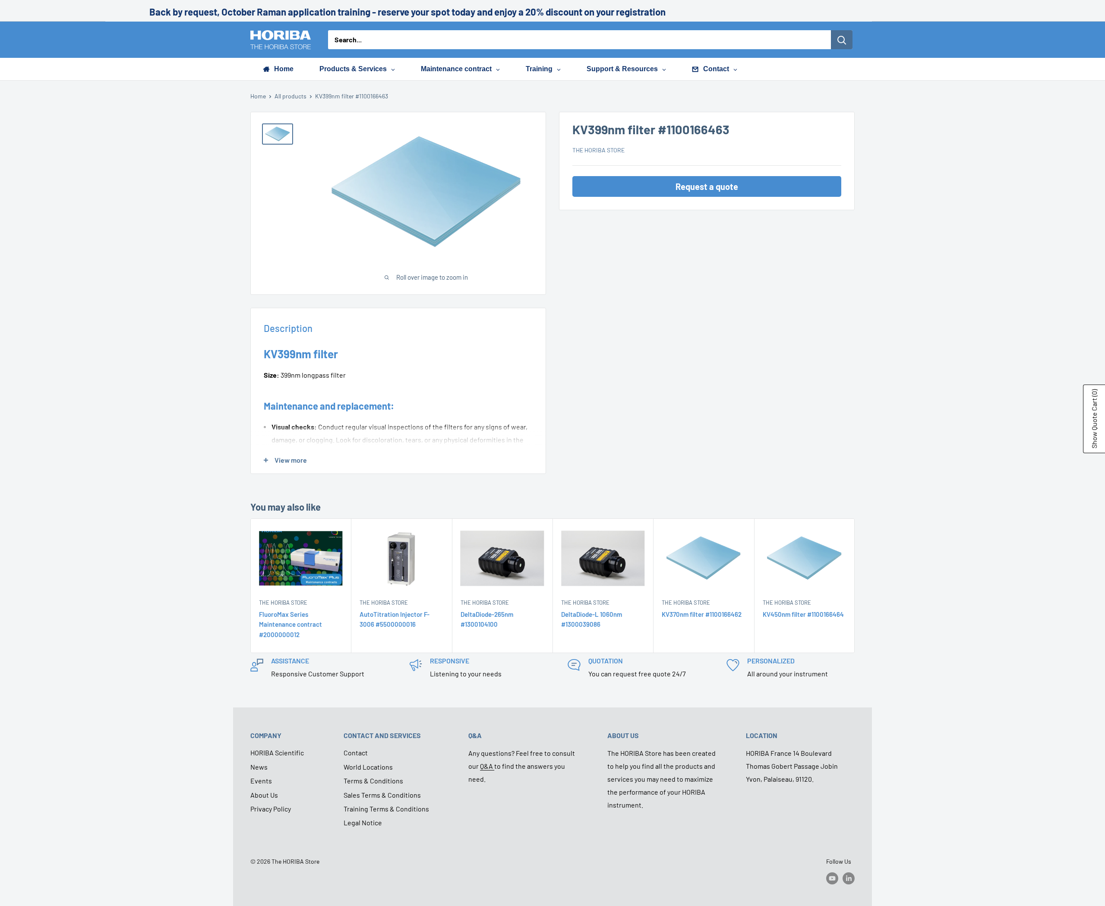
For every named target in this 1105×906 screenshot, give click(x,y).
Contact (356, 752)
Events (261, 781)
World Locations (368, 767)
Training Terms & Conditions (386, 809)
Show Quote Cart (1094, 418)
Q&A (487, 766)
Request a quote (707, 186)
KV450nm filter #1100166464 (803, 614)
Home (258, 96)
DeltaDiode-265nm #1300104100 (487, 619)
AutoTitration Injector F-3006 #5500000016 (394, 619)
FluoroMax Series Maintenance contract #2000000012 (290, 624)
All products (290, 96)
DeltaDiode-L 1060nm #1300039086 (591, 619)
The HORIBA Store (598, 150)
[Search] (841, 39)
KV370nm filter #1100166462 (702, 614)
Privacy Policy (270, 809)
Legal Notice (363, 822)
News (259, 767)
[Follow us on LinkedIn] (849, 878)
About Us (264, 795)
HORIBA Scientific (277, 752)
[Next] (854, 585)
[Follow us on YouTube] (832, 878)
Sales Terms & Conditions (382, 795)
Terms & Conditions (373, 781)
